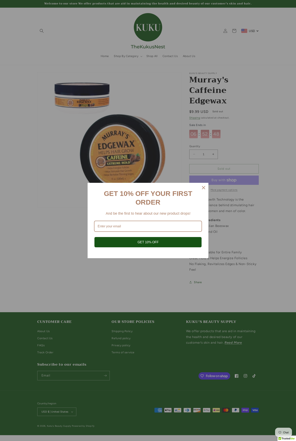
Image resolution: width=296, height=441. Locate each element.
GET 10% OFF (148, 242)
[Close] (203, 187)
